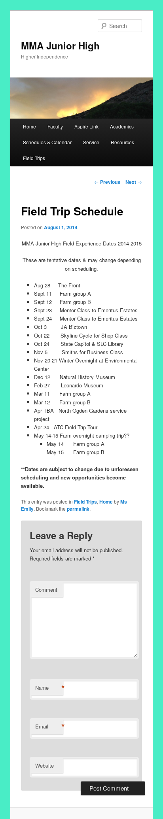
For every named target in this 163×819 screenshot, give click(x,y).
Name (49, 687)
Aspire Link (86, 126)
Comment (46, 589)
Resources (122, 142)
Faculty (55, 126)
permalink (78, 508)
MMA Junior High (60, 45)
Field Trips (34, 158)
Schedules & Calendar (47, 142)
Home (29, 126)
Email (49, 726)
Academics (122, 126)
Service (91, 142)
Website (44, 765)
